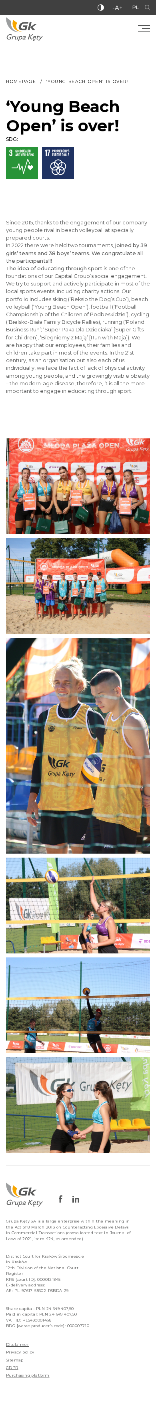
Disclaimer (17, 1344)
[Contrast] (101, 7)
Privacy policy (20, 1352)
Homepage (21, 81)
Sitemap (15, 1360)
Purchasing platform (28, 1375)
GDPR (12, 1367)
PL (135, 7)
